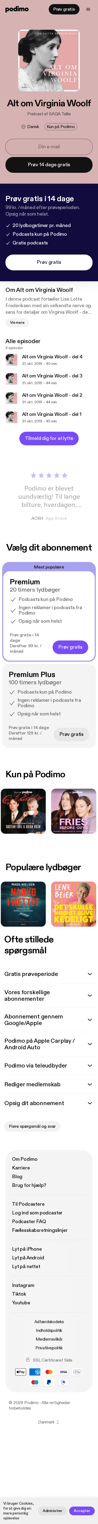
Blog (17, 1177)
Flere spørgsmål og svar (32, 1126)
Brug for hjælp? (29, 1185)
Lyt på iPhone (27, 1249)
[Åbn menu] (88, 9)
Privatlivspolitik (49, 1348)
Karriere (21, 1168)
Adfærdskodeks (49, 1322)
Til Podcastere (28, 1204)
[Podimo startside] (17, 9)
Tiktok (19, 1294)
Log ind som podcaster (37, 1213)
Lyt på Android (28, 1258)
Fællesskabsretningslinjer (40, 1230)
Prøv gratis (64, 9)
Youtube (21, 1303)
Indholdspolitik (49, 1330)
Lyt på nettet (26, 1266)
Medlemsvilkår (49, 1339)
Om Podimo (24, 1159)
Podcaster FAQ (29, 1221)
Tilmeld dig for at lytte (49, 438)
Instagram (23, 1285)
